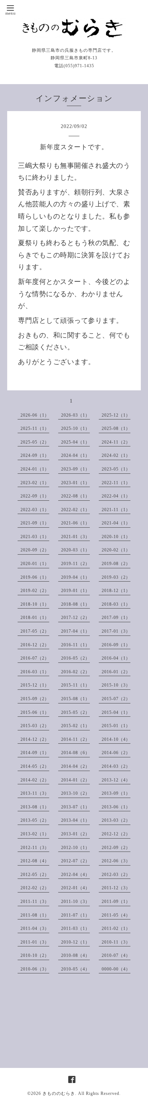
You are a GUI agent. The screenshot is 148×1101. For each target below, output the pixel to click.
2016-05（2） (75, 658)
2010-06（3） (34, 969)
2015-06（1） (34, 712)
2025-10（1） (75, 428)
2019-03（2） (116, 577)
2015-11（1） (75, 685)
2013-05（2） (34, 820)
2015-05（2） (75, 712)
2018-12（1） (116, 590)
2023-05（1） (116, 469)
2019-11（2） (75, 563)
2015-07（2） (116, 698)
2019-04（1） (75, 577)
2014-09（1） (34, 752)
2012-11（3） (34, 847)
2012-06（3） (116, 860)
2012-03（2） (116, 874)
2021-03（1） (34, 536)
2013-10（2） (75, 793)
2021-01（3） (75, 536)
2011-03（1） (75, 928)
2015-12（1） (34, 685)
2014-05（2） (34, 766)
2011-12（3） (116, 887)
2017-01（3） (116, 631)
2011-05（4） (116, 915)
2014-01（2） (75, 780)
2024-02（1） (116, 455)
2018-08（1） (75, 604)
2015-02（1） (75, 725)
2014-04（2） (75, 766)
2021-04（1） (116, 523)
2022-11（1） (116, 482)
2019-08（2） (116, 563)
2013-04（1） (75, 820)
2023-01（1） (75, 482)
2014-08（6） (75, 752)
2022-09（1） (34, 496)
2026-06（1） (34, 415)
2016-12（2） (34, 644)
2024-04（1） (75, 455)
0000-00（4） (116, 969)
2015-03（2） (34, 725)
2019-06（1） (34, 577)
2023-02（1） (34, 482)
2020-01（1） (34, 563)
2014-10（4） (116, 739)
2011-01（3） (34, 942)
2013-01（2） (75, 833)
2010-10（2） (34, 955)
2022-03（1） (34, 509)
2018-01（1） (34, 617)
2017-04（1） (75, 631)
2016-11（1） (75, 644)
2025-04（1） (75, 442)
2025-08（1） (116, 428)
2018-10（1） (34, 604)
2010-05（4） (75, 969)
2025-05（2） (34, 442)
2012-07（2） (75, 860)
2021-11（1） (116, 509)
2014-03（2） (116, 766)
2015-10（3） (116, 685)
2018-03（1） (116, 604)
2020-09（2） (34, 549)
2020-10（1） (116, 536)
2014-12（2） (34, 739)
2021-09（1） (34, 523)
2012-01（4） (75, 887)
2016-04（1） (116, 658)
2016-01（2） (116, 671)
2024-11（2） (116, 442)
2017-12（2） (75, 617)
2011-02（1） (116, 928)
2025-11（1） (34, 428)
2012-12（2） (116, 833)
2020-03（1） (75, 549)
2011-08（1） (34, 915)
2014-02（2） (34, 780)
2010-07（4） (116, 955)
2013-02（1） (34, 833)
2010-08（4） (75, 955)
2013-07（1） (75, 806)
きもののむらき (58, 1093)
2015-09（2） (34, 698)
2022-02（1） (75, 509)
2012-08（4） (34, 860)
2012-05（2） (34, 874)
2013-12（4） (116, 780)
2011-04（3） (34, 928)
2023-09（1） (75, 469)
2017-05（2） (34, 631)
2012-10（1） (75, 847)
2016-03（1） (34, 671)
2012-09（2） (116, 847)
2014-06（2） (116, 752)
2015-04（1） (116, 712)
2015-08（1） (75, 698)
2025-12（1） (116, 415)
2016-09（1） (116, 644)
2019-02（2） (34, 590)
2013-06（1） (116, 806)
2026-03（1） (75, 415)
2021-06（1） (75, 523)
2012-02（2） (34, 887)
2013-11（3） (34, 793)
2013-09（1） (116, 793)
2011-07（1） (75, 915)
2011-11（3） (34, 901)
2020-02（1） (116, 549)
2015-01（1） (116, 725)
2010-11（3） (116, 942)
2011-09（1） (116, 901)
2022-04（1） (116, 496)
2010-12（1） (75, 942)
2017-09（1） (116, 617)
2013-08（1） (34, 806)
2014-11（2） (75, 739)
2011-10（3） (75, 901)
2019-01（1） (75, 590)
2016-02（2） (75, 671)
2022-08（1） (75, 496)
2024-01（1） (34, 469)
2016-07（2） (34, 658)
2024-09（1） (34, 455)
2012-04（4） (75, 874)
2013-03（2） (116, 820)
